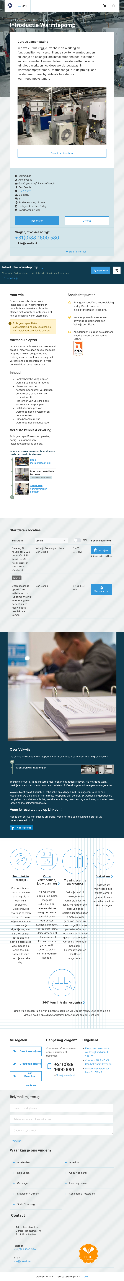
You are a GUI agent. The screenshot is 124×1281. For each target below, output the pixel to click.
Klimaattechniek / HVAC (46, 20)
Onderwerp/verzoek (19, 1127)
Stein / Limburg (26, 1204)
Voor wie (7, 273)
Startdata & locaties (57, 273)
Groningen (23, 1183)
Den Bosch (23, 1172)
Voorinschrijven (101, 589)
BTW (85, 540)
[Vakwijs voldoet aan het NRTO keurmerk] (88, 1254)
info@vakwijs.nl (27, 243)
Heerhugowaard (78, 1183)
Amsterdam (23, 1162)
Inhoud (40, 273)
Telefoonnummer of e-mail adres (25, 1116)
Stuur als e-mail (75, 251)
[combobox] (51, 540)
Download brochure (62, 153)
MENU (23, 6)
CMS (86, 1276)
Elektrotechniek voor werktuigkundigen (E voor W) (97, 1052)
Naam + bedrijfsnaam (20, 1105)
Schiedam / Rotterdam (82, 1193)
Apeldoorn (75, 1162)
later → (16, 578)
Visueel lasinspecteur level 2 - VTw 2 (97, 1070)
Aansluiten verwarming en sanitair (38, 488)
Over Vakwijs (10, 278)
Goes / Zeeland (78, 1172)
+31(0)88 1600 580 (37, 238)
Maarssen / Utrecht (28, 1193)
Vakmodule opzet (24, 273)
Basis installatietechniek (40, 461)
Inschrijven (37, 220)
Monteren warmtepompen (31, 767)
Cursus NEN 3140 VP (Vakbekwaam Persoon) (98, 1062)
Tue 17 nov (24, 190)
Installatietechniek (20, 20)
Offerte (87, 220)
